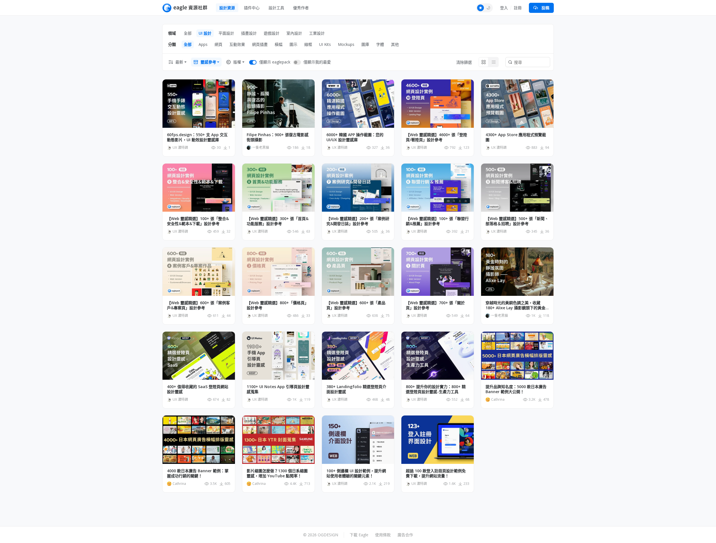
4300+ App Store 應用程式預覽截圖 (516, 137)
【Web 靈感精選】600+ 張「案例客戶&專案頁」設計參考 (198, 305)
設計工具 (276, 7)
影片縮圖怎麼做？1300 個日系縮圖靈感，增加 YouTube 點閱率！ (277, 473)
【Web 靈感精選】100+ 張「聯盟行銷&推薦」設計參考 (437, 221)
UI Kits (325, 44)
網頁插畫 (260, 44)
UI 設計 (205, 33)
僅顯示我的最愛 (317, 62)
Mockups (346, 44)
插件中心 (252, 7)
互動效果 (237, 44)
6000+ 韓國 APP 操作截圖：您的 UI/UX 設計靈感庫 (354, 137)
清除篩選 (464, 62)
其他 (395, 44)
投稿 (545, 7)
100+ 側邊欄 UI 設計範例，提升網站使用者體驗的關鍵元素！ (356, 473)
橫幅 (278, 44)
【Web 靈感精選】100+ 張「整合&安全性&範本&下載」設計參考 (198, 221)
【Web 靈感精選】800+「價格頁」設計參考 (277, 305)
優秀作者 (301, 7)
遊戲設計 (271, 33)
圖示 (293, 44)
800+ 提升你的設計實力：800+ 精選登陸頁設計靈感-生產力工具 (436, 389)
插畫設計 (249, 33)
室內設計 (294, 33)
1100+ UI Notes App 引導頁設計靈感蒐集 (278, 389)
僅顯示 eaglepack (274, 62)
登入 (504, 7)
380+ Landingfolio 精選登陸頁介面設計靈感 (356, 389)
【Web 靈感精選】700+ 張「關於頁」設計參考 (435, 305)
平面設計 (226, 33)
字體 (380, 44)
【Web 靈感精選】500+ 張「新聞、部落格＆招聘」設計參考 (517, 221)
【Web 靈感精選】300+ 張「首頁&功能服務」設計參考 (277, 221)
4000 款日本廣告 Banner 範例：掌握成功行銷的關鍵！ (198, 473)
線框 (308, 44)
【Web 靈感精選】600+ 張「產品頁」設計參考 (355, 305)
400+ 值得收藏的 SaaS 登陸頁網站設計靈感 (197, 389)
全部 (188, 33)
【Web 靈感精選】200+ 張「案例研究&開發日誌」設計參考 (357, 221)
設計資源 (227, 7)
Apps (203, 44)
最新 (179, 62)
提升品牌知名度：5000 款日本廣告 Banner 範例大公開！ (516, 389)
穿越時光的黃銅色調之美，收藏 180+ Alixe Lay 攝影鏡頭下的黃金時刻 (515, 305)
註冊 (518, 7)
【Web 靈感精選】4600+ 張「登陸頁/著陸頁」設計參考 (436, 137)
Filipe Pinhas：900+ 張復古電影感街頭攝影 (277, 137)
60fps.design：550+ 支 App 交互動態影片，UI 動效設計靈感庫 (197, 137)
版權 (237, 62)
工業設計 (317, 33)
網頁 (218, 44)
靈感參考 (208, 62)
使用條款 (383, 534)
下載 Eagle (359, 534)
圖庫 (365, 44)
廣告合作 (405, 534)
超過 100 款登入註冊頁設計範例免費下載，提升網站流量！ (436, 473)
